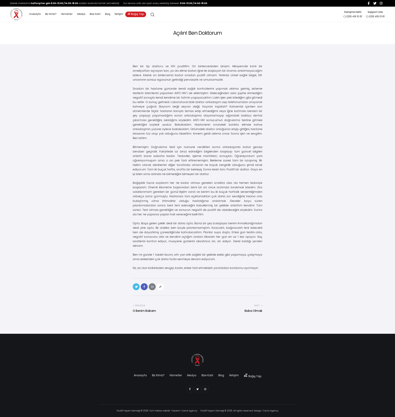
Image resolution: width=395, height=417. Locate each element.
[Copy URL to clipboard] (160, 286)
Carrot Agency (189, 410)
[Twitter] (374, 3)
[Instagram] (381, 3)
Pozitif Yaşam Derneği (128, 410)
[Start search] (152, 14)
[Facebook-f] (368, 3)
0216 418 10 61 (354, 16)
